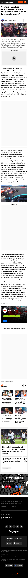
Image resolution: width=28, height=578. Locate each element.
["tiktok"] (2, 486)
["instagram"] (6, 486)
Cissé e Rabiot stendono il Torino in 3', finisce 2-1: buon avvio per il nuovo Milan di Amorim (13, 450)
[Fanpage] (14, 531)
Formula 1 (12, 310)
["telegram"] (20, 486)
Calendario (10, 315)
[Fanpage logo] (8, 2)
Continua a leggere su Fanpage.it (14, 328)
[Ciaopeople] (14, 574)
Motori (7, 381)
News (4, 315)
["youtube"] (9, 486)
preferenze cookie (12, 506)
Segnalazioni (10, 501)
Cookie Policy (4, 503)
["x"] (13, 486)
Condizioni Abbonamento (15, 503)
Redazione (3, 506)
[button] (25, 20)
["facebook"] (16, 486)
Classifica (17, 315)
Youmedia (3, 501)
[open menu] (1, 2)
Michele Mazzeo (12, 20)
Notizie (11, 381)
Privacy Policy (18, 501)
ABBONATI (20, 2)
